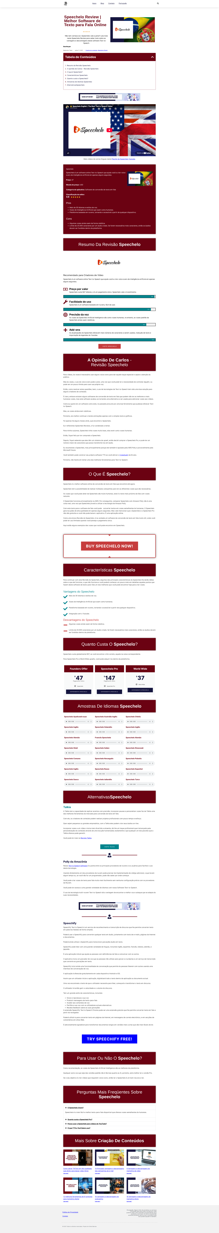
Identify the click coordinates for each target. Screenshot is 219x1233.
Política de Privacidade (70, 1212)
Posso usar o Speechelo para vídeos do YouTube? (87, 1124)
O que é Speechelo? (75, 72)
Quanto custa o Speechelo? (77, 79)
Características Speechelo (77, 75)
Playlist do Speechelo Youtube (123, 159)
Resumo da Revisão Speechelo (79, 66)
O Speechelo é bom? (76, 1108)
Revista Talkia (86, 838)
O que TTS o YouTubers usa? (79, 1128)
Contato (111, 3)
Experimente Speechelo (78, 691)
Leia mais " (66, 1173)
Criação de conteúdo (91, 50)
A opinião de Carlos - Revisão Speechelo (82, 69)
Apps (94, 3)
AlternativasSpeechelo (75, 85)
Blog (102, 3)
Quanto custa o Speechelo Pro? (80, 1119)
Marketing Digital (102, 50)
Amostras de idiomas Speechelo (79, 82)
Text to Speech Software (78, 866)
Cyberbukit (124, 455)
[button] (158, 3)
